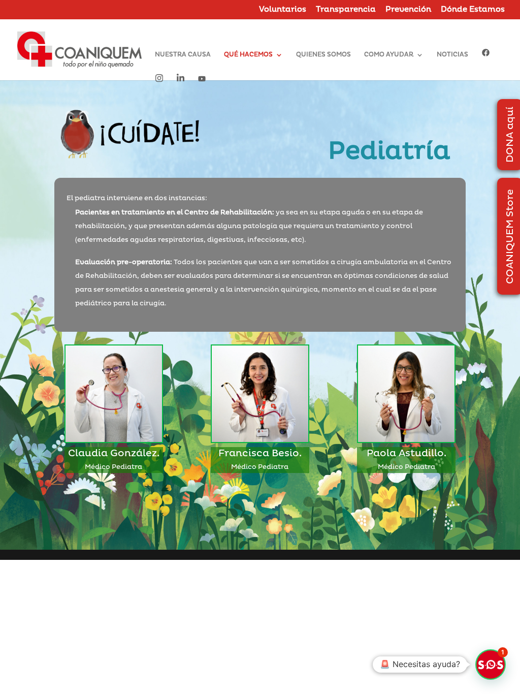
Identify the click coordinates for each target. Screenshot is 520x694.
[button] (490, 664)
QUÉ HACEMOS (248, 54)
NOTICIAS (452, 54)
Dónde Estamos (473, 10)
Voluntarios (282, 10)
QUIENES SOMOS (323, 54)
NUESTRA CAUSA (183, 54)
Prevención (408, 10)
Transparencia (346, 10)
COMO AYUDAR (388, 54)
